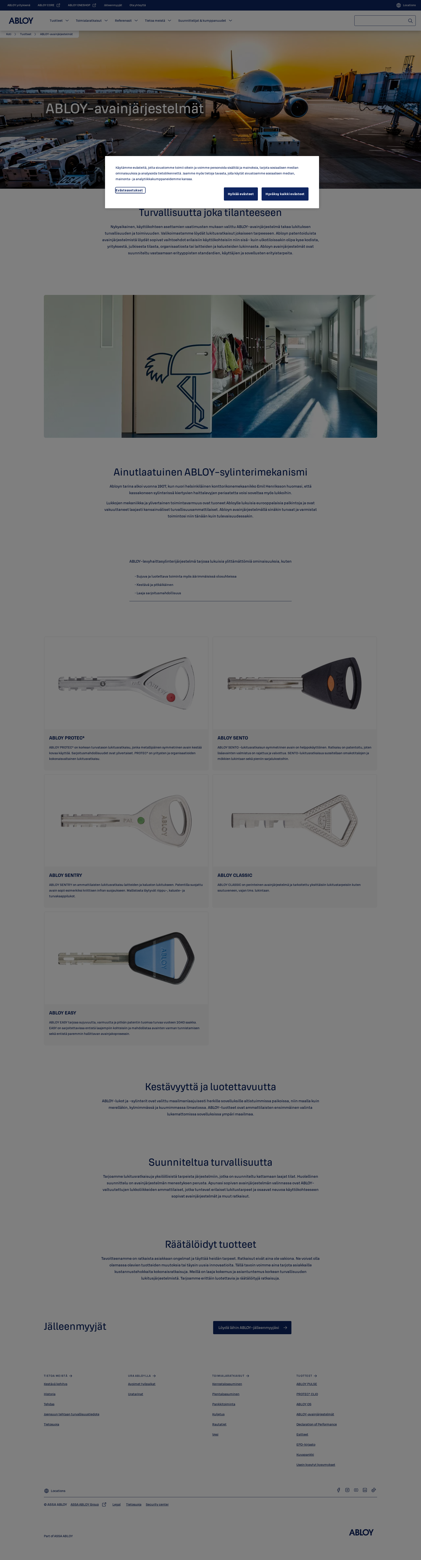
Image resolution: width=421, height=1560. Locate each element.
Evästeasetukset (129, 190)
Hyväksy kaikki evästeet (285, 194)
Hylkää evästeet (241, 194)
